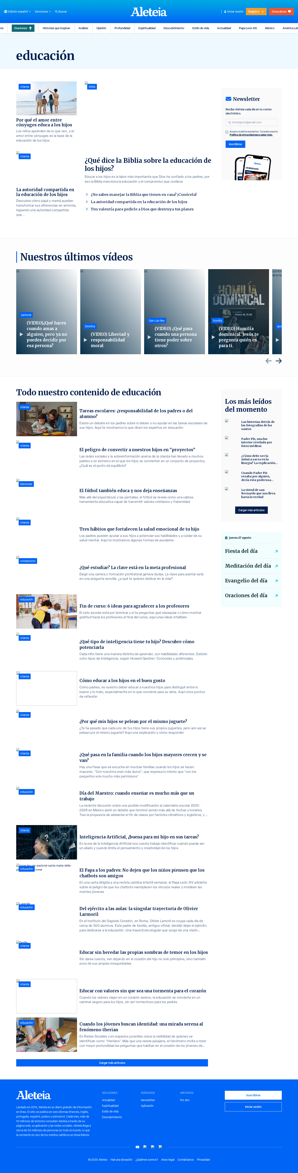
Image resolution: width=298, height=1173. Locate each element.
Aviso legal (167, 1159)
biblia (92, 87)
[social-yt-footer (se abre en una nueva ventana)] (137, 1147)
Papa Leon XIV (248, 28)
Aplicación (147, 1106)
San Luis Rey (157, 320)
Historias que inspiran (56, 28)
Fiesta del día (241, 551)
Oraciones (20, 28)
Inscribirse (235, 144)
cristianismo (27, 561)
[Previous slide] (269, 361)
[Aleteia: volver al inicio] (149, 11)
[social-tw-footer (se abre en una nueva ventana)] (153, 1147)
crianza (24, 87)
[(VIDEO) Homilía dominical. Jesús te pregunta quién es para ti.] (238, 311)
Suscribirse (253, 1095)
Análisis (83, 28)
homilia (217, 320)
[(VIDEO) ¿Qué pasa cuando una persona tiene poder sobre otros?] (174, 311)
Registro (253, 11)
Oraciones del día (246, 595)
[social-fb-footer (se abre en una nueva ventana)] (145, 1147)
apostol (281, 326)
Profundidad (122, 28)
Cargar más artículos (112, 1063)
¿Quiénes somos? (147, 1159)
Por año (185, 1100)
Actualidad (224, 28)
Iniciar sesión (235, 11)
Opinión (101, 28)
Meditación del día (248, 566)
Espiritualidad (146, 28)
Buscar (62, 11)
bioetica (90, 326)
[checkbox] (227, 132)
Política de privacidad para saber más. (251, 134)
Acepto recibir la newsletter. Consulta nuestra (254, 133)
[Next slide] (279, 361)
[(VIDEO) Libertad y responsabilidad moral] (110, 311)
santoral (26, 315)
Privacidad (203, 1159)
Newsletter (148, 1100)
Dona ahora (279, 11)
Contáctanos (186, 1159)
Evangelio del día (246, 581)
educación (26, 599)
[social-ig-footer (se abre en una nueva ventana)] (160, 1147)
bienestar (26, 484)
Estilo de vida (200, 28)
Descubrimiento (174, 28)
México (269, 28)
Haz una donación (121, 1159)
